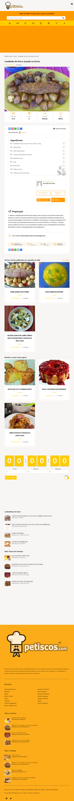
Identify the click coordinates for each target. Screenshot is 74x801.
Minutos (35, 469)
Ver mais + (66, 260)
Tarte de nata (16, 755)
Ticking (66, 475)
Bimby (6, 694)
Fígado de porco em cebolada (22, 581)
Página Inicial (8, 56)
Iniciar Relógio (10, 477)
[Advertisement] (37, 39)
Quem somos (8, 789)
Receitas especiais (43, 696)
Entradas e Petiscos (43, 689)
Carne (15, 56)
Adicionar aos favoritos (58, 193)
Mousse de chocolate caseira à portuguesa (27, 564)
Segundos (58, 469)
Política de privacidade (26, 789)
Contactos (16, 789)
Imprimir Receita (60, 128)
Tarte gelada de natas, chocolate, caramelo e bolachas (32, 516)
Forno (44, 119)
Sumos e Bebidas (43, 703)
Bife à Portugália (17, 770)
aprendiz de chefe (49, 183)
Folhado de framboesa (20, 542)
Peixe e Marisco (42, 691)
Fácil (61, 119)
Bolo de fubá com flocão (21, 555)
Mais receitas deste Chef (43, 193)
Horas (15, 469)
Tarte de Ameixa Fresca (20, 573)
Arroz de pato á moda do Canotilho (19, 434)
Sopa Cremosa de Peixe (54, 292)
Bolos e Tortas (9, 696)
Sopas (39, 701)
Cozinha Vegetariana (10, 703)
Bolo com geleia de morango (54, 389)
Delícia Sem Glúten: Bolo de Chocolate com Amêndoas (31, 524)
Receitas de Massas (43, 694)
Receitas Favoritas (57, 200)
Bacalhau (7, 691)
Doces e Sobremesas (11, 705)
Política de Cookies (39, 789)
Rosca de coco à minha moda (20, 389)
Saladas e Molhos (43, 698)
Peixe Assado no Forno (19, 292)
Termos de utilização (52, 789)
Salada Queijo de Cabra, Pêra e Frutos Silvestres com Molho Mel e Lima (19, 338)
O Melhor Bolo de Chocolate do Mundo (24, 777)
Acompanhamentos (10, 689)
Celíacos (7, 701)
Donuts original (18, 533)
